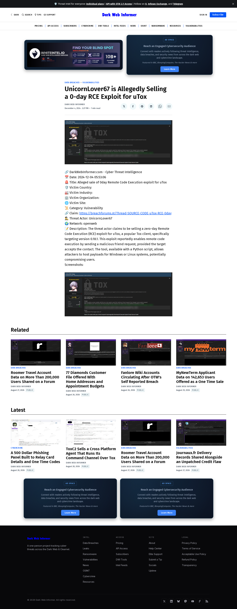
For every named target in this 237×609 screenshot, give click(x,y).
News (133, 26)
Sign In (203, 15)
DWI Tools (103, 26)
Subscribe (218, 14)
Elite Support (155, 554)
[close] (233, 3)
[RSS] (207, 601)
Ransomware (158, 26)
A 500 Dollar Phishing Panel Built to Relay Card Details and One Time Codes (35, 457)
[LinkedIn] (171, 601)
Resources (175, 26)
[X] (164, 601)
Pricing (39, 26)
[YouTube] (193, 601)
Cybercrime (87, 26)
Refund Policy (189, 559)
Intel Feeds (120, 26)
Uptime (152, 570)
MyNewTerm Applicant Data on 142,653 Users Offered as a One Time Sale (200, 377)
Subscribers (70, 26)
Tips (39, 15)
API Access (53, 26)
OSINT (144, 26)
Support (51, 15)
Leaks (86, 548)
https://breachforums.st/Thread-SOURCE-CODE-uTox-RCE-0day (125, 213)
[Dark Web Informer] (50, 538)
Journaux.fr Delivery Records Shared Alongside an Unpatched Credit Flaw (199, 457)
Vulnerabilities (194, 26)
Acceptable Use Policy (194, 554)
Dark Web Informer (75, 104)
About (152, 543)
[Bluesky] (178, 601)
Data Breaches (72, 82)
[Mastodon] (185, 601)
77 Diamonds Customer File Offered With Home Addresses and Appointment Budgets (86, 379)
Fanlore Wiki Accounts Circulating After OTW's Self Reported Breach (141, 377)
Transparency (189, 565)
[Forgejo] (200, 601)
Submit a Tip (155, 559)
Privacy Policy (189, 543)
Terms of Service (191, 548)
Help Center (155, 548)
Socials (152, 565)
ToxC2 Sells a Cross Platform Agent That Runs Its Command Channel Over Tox (91, 453)
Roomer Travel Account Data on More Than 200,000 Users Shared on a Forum (35, 377)
